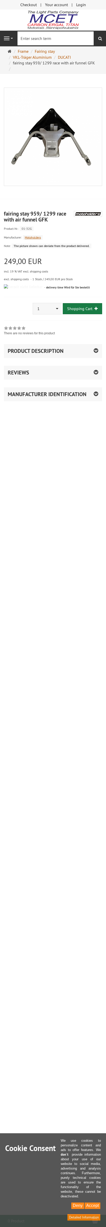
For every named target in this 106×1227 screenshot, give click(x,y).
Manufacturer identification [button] (47, 394)
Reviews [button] (18, 372)
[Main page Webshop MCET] (53, 19)
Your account (56, 4)
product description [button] (36, 350)
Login (81, 4)
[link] (29, 331)
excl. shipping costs (16, 279)
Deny (78, 1205)
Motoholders (33, 237)
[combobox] (47, 308)
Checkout (28, 4)
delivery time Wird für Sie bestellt (68, 287)
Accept (92, 1205)
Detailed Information (84, 1217)
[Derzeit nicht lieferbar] (23, 287)
